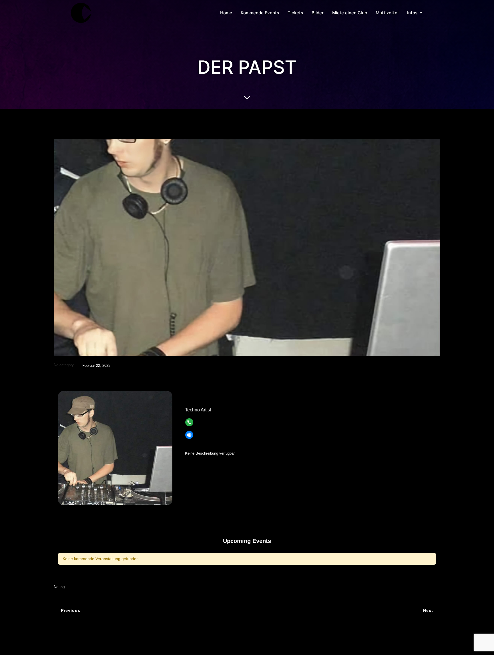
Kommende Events (260, 12)
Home (226, 12)
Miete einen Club (349, 12)
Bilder (318, 12)
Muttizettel (387, 12)
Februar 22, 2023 (96, 365)
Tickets (295, 12)
